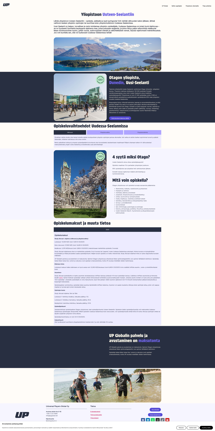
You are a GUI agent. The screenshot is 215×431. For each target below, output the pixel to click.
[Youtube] (167, 420)
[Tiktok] (162, 420)
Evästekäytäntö (95, 411)
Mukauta (181, 427)
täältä (61, 278)
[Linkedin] (148, 420)
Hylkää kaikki (193, 427)
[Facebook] (143, 420)
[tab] (70, 132)
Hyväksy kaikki (206, 427)
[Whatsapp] (153, 420)
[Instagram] (158, 420)
